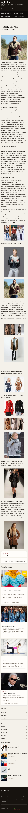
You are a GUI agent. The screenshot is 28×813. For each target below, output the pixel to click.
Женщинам (10, 13)
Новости (7, 16)
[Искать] (12, 8)
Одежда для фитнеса (8, 660)
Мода (2, 16)
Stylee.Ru (5, 2)
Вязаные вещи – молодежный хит (12, 591)
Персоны (3, 13)
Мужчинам (14, 16)
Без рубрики (8, 20)
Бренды (16, 13)
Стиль (21, 13)
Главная (3, 20)
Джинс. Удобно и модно (9, 626)
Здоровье (3, 801)
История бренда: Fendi (9, 693)
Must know (21, 16)
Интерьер (21, 799)
